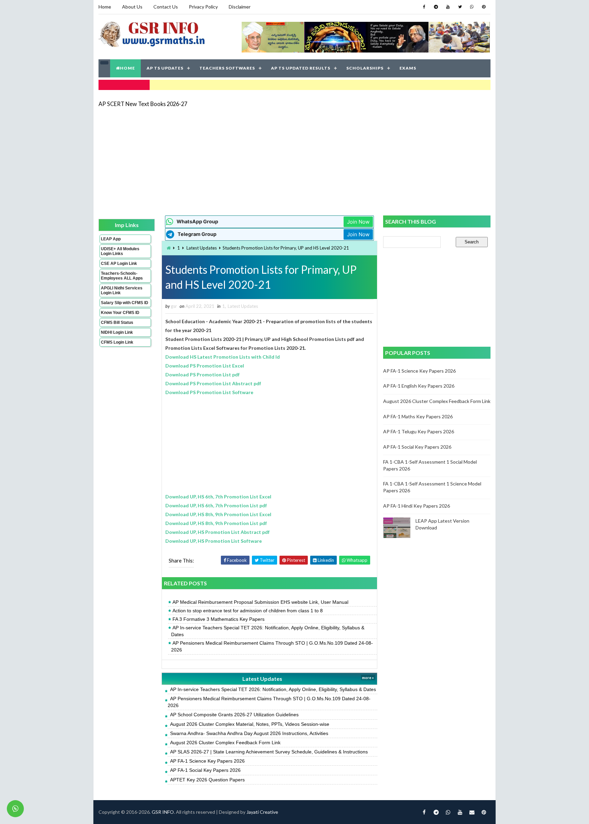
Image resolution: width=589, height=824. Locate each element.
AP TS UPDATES (165, 68)
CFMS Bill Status (117, 322)
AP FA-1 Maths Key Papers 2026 (418, 416)
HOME (127, 68)
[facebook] (424, 7)
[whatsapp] (472, 7)
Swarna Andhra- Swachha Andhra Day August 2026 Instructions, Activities (249, 733)
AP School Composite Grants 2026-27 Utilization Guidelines (234, 714)
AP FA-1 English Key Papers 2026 (418, 386)
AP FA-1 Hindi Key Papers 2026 (416, 506)
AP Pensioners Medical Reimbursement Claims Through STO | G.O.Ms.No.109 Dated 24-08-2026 (272, 646)
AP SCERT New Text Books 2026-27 (143, 104)
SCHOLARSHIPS (364, 68)
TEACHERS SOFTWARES (227, 68)
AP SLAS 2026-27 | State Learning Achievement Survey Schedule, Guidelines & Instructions (269, 751)
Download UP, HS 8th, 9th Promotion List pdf (216, 523)
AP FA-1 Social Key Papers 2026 (205, 770)
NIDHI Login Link (117, 332)
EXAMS (407, 68)
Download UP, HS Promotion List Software (213, 541)
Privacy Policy (203, 7)
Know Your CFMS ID (120, 312)
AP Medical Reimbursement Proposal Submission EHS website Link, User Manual (260, 602)
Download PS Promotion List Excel (204, 366)
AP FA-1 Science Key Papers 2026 (207, 761)
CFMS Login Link (117, 342)
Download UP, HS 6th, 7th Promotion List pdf (216, 505)
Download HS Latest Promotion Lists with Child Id (222, 357)
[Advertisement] (294, 161)
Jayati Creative (262, 812)
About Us (132, 7)
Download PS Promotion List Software (209, 392)
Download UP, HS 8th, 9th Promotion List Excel (218, 514)
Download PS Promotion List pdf (202, 374)
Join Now (358, 222)
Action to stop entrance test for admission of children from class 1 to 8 (247, 610)
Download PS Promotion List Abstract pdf (213, 383)
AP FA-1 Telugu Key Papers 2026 (418, 431)
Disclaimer (240, 7)
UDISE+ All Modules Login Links (120, 251)
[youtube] (448, 7)
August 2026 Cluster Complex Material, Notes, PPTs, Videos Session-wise (249, 724)
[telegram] (436, 7)
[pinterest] (484, 7)
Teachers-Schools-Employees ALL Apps (122, 276)
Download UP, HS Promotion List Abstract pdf (217, 532)
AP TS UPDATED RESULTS (300, 68)
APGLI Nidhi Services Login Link (121, 290)
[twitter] (460, 7)
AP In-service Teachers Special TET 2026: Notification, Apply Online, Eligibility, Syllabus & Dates (267, 631)
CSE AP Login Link (119, 263)
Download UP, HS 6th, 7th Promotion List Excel (218, 496)
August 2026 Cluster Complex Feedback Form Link (225, 742)
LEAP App (111, 239)
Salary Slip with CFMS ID (124, 302)
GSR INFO (163, 812)
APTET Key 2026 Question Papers (207, 779)
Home (105, 7)
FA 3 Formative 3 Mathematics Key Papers (218, 619)
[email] (472, 812)
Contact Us (165, 7)
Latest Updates (201, 248)
